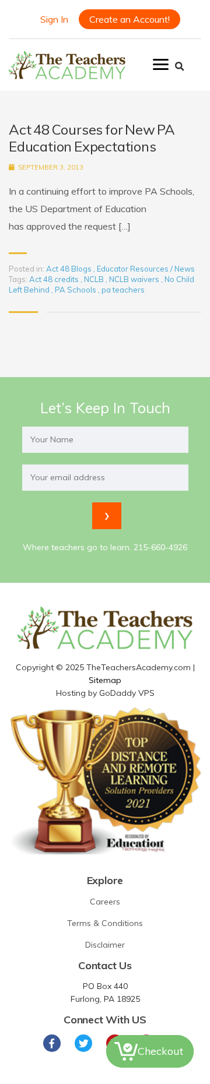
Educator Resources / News (146, 268)
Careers (105, 901)
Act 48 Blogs (69, 268)
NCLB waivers (135, 279)
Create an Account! (129, 19)
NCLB (95, 279)
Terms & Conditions (105, 923)
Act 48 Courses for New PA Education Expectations (92, 138)
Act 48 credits (54, 279)
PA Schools (76, 289)
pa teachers (123, 289)
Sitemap (105, 680)
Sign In (54, 19)
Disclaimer (105, 944)
